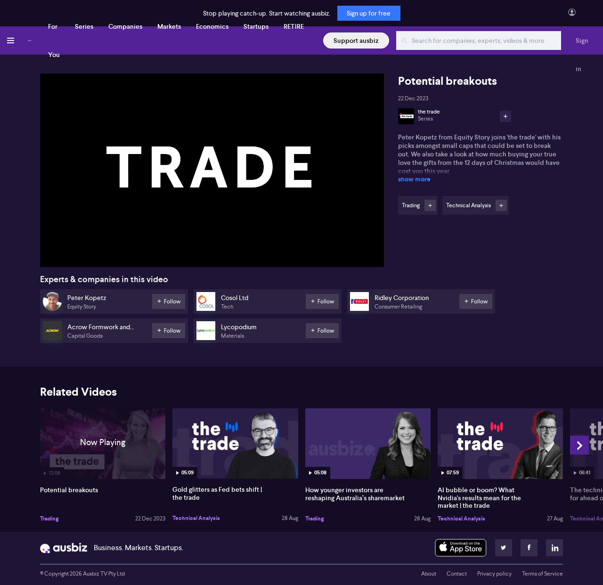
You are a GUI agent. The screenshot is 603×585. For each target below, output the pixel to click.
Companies (125, 26)
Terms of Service (542, 573)
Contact (457, 573)
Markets (169, 26)
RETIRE (294, 26)
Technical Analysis (196, 518)
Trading (49, 518)
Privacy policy (494, 573)
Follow (430, 205)
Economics (212, 26)
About (428, 573)
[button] (215, 173)
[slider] (212, 233)
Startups (256, 26)
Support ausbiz (356, 40)
